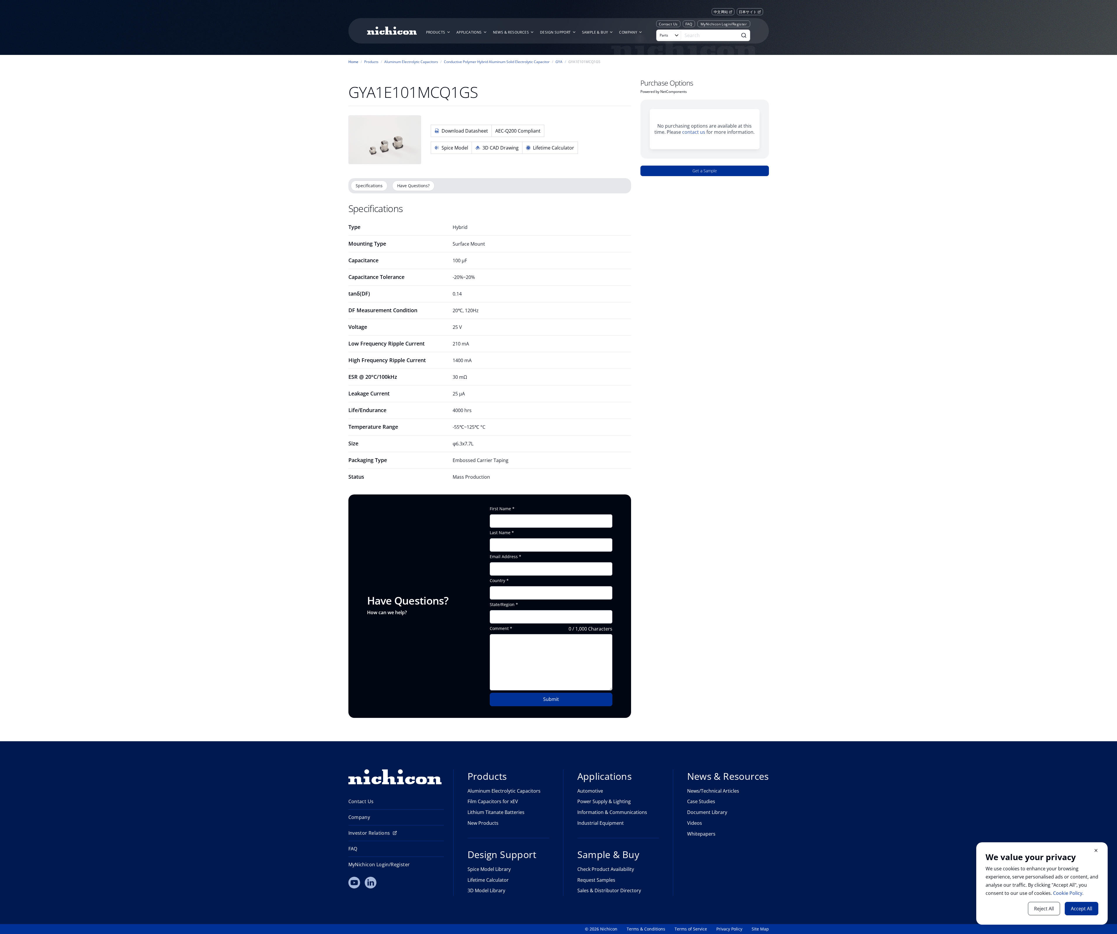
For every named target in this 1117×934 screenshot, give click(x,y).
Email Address (504, 556)
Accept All (1081, 908)
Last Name (500, 532)
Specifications (369, 185)
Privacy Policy (729, 929)
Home (353, 62)
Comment (499, 628)
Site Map (760, 929)
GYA (558, 62)
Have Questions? (413, 185)
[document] (1042, 883)
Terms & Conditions (646, 929)
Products (371, 62)
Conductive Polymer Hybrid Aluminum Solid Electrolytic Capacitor (497, 62)
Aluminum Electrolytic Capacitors (411, 62)
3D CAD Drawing (500, 148)
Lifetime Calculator (553, 148)
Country (497, 580)
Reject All (1044, 908)
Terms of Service (691, 929)
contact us (693, 132)
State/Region (502, 604)
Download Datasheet (465, 131)
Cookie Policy (1067, 893)
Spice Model (455, 148)
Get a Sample (704, 170)
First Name (500, 508)
